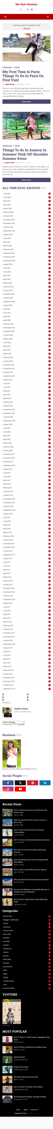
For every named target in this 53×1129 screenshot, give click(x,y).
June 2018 (26, 521)
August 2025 (26, 234)
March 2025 (26, 246)
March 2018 (26, 532)
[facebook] (21, 10)
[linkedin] (45, 782)
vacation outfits (26, 988)
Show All (26, 28)
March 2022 (26, 354)
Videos (26, 977)
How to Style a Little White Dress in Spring (30, 869)
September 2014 (26, 689)
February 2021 (26, 402)
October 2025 (26, 227)
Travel (17, 67)
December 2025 (26, 220)
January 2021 (26, 406)
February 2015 (26, 670)
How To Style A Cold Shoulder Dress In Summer (32, 840)
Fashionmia (26, 949)
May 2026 (26, 201)
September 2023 (26, 301)
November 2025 (26, 223)
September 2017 (26, 555)
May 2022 (26, 346)
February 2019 (26, 491)
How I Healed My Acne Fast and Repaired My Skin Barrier (31, 861)
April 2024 (26, 279)
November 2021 (26, 369)
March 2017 (26, 577)
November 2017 (26, 547)
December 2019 (26, 454)
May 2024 (26, 275)
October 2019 (26, 462)
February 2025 (26, 249)
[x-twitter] (20, 782)
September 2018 (26, 510)
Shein (26, 970)
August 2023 (26, 305)
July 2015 (26, 652)
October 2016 (26, 596)
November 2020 (26, 413)
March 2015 (26, 666)
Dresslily (26, 938)
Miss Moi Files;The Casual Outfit (26, 1077)
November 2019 (26, 458)
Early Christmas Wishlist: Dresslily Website (30, 1097)
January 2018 (26, 540)
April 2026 (26, 205)
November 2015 (26, 637)
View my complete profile (22, 712)
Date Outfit (26, 934)
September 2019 (26, 465)
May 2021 (26, 391)
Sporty (26, 974)
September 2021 (26, 376)
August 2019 (26, 469)
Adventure (8, 67)
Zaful (26, 985)
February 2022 (26, 357)
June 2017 (26, 566)
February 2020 (26, 447)
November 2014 (26, 681)
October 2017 (26, 551)
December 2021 (26, 365)
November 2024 (26, 257)
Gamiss (26, 956)
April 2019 (26, 484)
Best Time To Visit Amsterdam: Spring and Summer (30, 851)
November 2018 (26, 503)
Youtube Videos (26, 981)
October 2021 (26, 372)
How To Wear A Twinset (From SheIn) (28, 1087)
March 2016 (26, 622)
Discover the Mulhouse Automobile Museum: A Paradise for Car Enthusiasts (31, 890)
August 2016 (26, 603)
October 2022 (26, 335)
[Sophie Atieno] (32, 789)
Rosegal (26, 963)
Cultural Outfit (26, 931)
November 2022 (26, 331)
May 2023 (26, 316)
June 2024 (26, 272)
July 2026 (26, 193)
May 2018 (26, 525)
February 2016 (26, 625)
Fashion (26, 945)
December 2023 (26, 294)
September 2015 (26, 644)
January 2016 (26, 629)
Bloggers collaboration (26, 920)
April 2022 (26, 350)
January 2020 (26, 450)
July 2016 (26, 607)
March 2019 (26, 488)
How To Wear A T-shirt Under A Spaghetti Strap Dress (32, 1038)
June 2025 (26, 238)
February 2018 (26, 536)
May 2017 (26, 570)
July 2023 (26, 309)
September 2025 (26, 231)
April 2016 (26, 618)
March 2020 (26, 443)
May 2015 (26, 659)
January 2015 (26, 674)
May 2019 (26, 480)
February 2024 (26, 287)
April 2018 (26, 529)
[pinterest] (31, 10)
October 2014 (26, 685)
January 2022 (26, 361)
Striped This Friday (21, 1067)
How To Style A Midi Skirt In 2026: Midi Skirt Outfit (31, 900)
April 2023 (26, 320)
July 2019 (26, 473)
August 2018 (26, 514)
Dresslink (26, 941)
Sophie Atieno (10, 84)
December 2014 (26, 678)
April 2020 (26, 439)
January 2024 (26, 290)
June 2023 (26, 313)
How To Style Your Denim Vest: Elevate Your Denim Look (30, 811)
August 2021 (26, 380)
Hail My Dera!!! (19, 1057)
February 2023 (26, 324)
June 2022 (26, 342)
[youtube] (20, 789)
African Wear (26, 916)
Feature (26, 952)
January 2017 (26, 584)
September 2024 (26, 261)
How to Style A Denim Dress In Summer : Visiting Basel (29, 831)
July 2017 (26, 562)
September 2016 (26, 599)
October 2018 (26, 506)
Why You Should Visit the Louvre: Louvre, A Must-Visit (30, 821)
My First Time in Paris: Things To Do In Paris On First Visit (23, 76)
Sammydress (26, 967)
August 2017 (26, 558)
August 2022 (26, 339)
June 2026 (26, 197)
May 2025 (26, 242)
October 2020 (26, 417)
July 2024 (26, 268)
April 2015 (26, 663)
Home (18, 1110)
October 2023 (26, 298)
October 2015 (26, 640)
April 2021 (26, 395)
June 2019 (26, 476)
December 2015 (26, 633)
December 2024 (26, 253)
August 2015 (26, 648)
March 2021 (26, 398)
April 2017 (26, 573)
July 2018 (26, 517)
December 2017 (26, 544)
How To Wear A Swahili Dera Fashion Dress (30, 1047)
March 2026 (26, 208)
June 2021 (26, 387)
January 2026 (26, 216)
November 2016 (26, 592)
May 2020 (26, 436)
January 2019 (26, 495)
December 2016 (26, 588)
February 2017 (26, 581)
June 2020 (26, 432)
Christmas (26, 927)
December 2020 (26, 409)
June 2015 (26, 655)
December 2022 (26, 328)
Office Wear (26, 959)
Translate (20, 724)
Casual (26, 923)
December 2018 (26, 499)
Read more (26, 102)
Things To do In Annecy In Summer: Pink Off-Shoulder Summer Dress (25, 154)
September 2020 (26, 421)
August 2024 (26, 264)
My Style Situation (26, 4)
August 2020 (26, 424)
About (26, 1110)
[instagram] (27, 10)
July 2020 (26, 428)
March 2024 (26, 283)
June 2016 (26, 611)
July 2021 (26, 383)
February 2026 (26, 212)
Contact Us (6, 703)
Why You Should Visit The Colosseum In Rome (31, 879)
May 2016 (26, 614)
